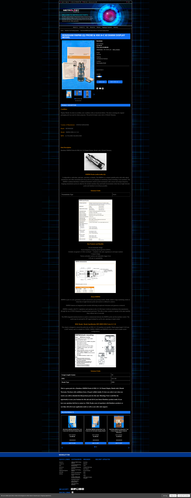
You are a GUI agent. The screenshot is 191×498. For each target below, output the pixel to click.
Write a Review (116, 49)
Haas (84, 475)
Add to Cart (72, 443)
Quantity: (99, 74)
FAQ (87, 27)
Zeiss (84, 465)
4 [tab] (79, 98)
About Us (75, 27)
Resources (92, 27)
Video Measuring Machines (74, 484)
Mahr (84, 472)
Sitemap (61, 473)
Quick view (72, 421)
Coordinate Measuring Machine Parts (76, 465)
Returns (98, 27)
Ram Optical (86, 468)
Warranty (115, 27)
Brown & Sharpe (86, 470)
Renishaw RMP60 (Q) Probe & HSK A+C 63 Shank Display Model (95, 30)
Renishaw (85, 462)
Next (94, 94)
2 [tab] (76, 98)
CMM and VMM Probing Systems (76, 463)
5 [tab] (81, 98)
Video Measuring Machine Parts (74, 481)
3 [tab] (78, 98)
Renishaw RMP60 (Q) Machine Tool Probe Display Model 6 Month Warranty (95, 431)
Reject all (173, 495)
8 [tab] (79, 100)
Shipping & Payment (107, 27)
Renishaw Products (75, 479)
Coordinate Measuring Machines (76, 468)
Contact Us (82, 27)
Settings (165, 495)
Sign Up (67, 2)
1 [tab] (75, 98)
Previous (62, 94)
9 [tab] (80, 100)
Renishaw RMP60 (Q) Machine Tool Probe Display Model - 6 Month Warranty (118, 431)
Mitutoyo (85, 463)
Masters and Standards (76, 472)
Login (62, 2)
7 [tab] (77, 100)
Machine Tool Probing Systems (72, 30)
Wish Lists (85, 2)
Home (62, 30)
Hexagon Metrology (87, 467)
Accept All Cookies (184, 495)
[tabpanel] (68, 94)
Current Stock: (100, 69)
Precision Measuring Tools (75, 475)
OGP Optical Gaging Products (87, 478)
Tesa (84, 473)
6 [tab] (75, 100)
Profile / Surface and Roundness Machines (75, 477)
